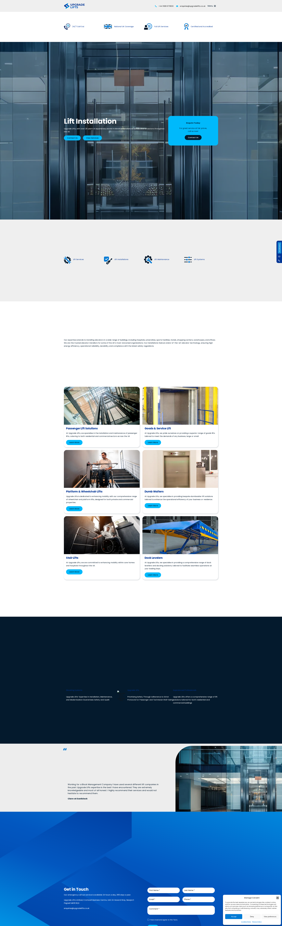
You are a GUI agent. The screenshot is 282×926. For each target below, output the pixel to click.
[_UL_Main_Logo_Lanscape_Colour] (74, 3)
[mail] (279, 256)
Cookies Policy (246, 922)
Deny (252, 917)
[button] (277, 898)
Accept (233, 917)
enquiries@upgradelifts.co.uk (192, 6)
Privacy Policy (257, 922)
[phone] (279, 260)
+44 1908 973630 (166, 6)
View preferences (270, 917)
